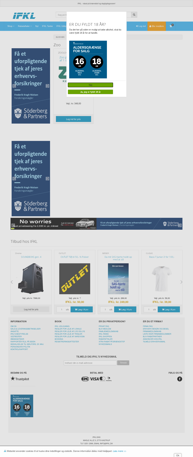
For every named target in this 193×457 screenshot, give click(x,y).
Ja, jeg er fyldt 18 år (90, 92)
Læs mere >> (119, 450)
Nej (90, 85)
